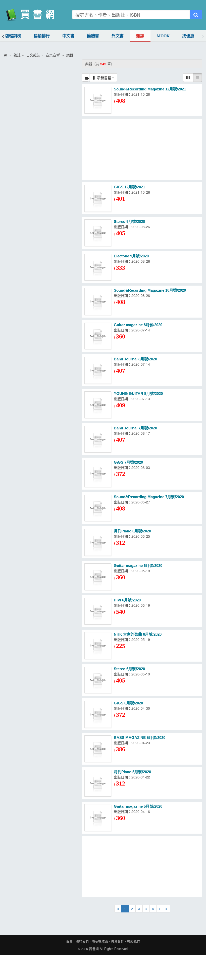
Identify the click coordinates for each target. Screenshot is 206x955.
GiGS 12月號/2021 (129, 187)
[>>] (166, 908)
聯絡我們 (133, 941)
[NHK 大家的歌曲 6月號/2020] (97, 645)
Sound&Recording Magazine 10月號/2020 (150, 290)
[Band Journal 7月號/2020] (97, 439)
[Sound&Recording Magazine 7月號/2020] (97, 508)
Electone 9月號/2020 (131, 256)
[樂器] (85, 77)
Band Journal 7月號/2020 (135, 428)
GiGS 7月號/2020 (128, 462)
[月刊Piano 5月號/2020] (97, 783)
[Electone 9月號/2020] (97, 267)
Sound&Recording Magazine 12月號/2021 (150, 89)
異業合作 (117, 941)
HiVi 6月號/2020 (127, 600)
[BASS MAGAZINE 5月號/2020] (97, 748)
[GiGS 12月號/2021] (97, 198)
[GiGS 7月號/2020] (97, 473)
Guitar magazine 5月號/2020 (138, 806)
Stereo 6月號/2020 (129, 669)
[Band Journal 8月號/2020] (97, 370)
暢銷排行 (42, 36)
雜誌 (140, 36)
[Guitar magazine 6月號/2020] (97, 576)
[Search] (196, 14)
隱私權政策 (100, 941)
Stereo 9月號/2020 (129, 221)
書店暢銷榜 (11, 36)
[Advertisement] (142, 149)
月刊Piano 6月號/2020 (132, 531)
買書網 (94, 948)
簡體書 (93, 36)
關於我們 (82, 941)
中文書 (68, 36)
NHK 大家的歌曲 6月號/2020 (138, 634)
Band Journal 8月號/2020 (135, 359)
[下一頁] (160, 908)
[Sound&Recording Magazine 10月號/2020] (97, 301)
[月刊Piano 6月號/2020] (97, 542)
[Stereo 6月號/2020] (97, 680)
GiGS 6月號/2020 (128, 703)
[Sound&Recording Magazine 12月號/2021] (97, 100)
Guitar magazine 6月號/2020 (138, 565)
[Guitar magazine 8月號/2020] (97, 336)
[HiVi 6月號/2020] (97, 611)
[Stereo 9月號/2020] (97, 232)
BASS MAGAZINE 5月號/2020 (139, 737)
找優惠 (188, 36)
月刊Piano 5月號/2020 (132, 772)
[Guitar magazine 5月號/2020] (97, 817)
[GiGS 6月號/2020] (97, 714)
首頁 (69, 941)
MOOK (163, 36)
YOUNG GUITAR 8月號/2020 (138, 393)
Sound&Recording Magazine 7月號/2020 (149, 497)
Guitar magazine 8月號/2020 (138, 325)
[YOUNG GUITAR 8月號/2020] (97, 404)
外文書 (118, 36)
